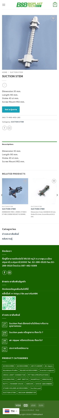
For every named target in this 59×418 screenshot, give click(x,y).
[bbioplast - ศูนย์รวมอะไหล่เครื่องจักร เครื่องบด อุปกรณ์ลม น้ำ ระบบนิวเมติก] (29, 4)
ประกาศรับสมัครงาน (18, 348)
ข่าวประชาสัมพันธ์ (10, 234)
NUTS (5, 383)
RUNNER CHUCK (16, 383)
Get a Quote (11, 109)
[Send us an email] (9, 272)
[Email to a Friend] (9, 128)
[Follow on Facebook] (4, 272)
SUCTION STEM (16, 72)
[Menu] (3, 4)
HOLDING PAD (8, 379)
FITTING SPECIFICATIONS (38, 375)
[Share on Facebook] (4, 128)
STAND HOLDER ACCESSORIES (15, 388)
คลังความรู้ (7, 238)
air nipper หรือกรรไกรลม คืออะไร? (26, 340)
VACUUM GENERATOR (27, 392)
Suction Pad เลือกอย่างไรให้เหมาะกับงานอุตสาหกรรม (28, 324)
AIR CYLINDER (36, 366)
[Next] (57, 200)
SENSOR (29, 383)
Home (4, 72)
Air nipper (49, 366)
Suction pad (35, 388)
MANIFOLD (35, 379)
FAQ (37, 410)
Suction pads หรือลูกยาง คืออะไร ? (26, 332)
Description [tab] (7, 144)
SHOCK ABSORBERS (44, 383)
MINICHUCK (47, 379)
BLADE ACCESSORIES (28, 370)
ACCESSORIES (8, 366)
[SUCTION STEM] (15, 191)
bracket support (47, 370)
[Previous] (2, 200)
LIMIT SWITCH (22, 379)
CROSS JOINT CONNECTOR (14, 375)
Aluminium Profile (10, 370)
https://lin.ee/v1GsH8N (26, 293)
